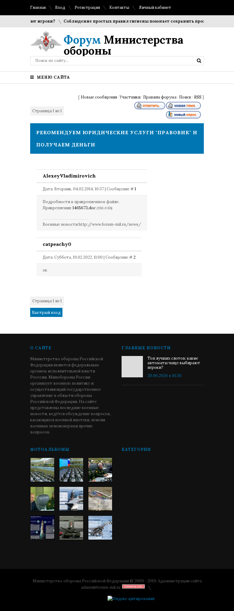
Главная (38, 7)
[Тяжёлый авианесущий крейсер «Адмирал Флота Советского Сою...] (71, 499)
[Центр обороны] (71, 470)
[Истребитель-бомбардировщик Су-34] (100, 528)
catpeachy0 (57, 244)
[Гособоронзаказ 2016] (42, 499)
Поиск (185, 97)
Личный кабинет (155, 7)
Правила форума (159, 97)
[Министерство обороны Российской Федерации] (42, 470)
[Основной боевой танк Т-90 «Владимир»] (71, 528)
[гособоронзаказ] (100, 470)
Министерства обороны (123, 45)
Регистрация (87, 7)
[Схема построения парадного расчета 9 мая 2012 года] (100, 499)
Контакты (119, 7)
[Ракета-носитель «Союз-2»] (42, 528)
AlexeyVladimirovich (69, 176)
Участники (130, 97)
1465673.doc (84, 207)
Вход (60, 7)
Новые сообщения (99, 97)
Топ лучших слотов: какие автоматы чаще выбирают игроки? (173, 363)
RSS (197, 97)
